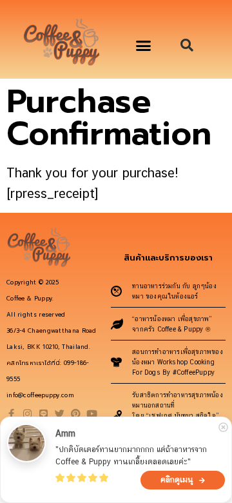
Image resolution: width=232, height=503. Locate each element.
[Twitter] (59, 414)
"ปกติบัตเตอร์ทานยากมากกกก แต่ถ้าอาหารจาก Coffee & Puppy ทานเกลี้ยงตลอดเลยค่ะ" (132, 455)
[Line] (43, 414)
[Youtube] (92, 414)
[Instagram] (27, 414)
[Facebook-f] (11, 414)
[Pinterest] (76, 414)
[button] (143, 46)
